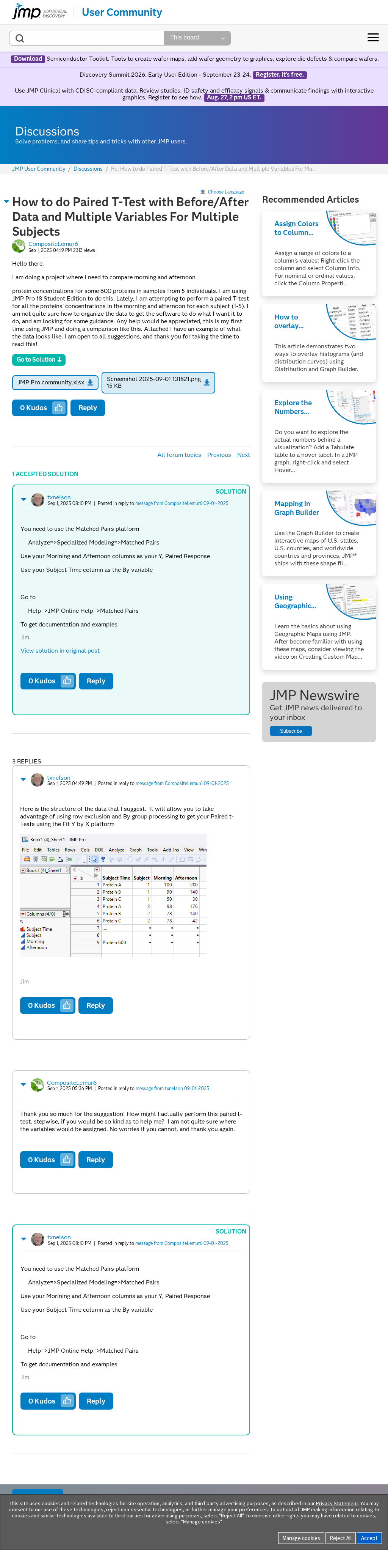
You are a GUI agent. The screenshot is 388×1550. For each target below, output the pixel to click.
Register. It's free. (280, 74)
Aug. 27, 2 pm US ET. (234, 97)
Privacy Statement (337, 1503)
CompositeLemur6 (53, 243)
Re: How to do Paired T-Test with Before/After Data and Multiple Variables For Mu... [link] (213, 168)
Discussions (88, 169)
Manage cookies (301, 1538)
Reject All (341, 1538)
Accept (369, 1538)
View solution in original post (60, 650)
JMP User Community (39, 169)
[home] (39, 12)
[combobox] (86, 38)
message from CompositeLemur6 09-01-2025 (181, 503)
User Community (122, 12)
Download (28, 58)
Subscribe (291, 731)
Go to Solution (36, 359)
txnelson (59, 497)
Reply (87, 407)
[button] (7, 201)
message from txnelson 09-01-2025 (172, 1088)
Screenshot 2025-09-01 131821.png (154, 378)
